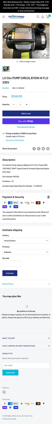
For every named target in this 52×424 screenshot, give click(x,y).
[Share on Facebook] (34, 148)
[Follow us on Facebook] (4, 392)
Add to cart (26, 113)
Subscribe (10, 372)
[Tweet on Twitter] (43, 148)
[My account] (42, 16)
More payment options (26, 127)
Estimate (10, 273)
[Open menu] (3, 17)
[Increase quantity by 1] (26, 104)
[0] (47, 16)
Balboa (5, 88)
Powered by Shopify (9, 419)
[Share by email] (48, 148)
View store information (15, 140)
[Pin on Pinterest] (38, 148)
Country (5, 235)
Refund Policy (7, 284)
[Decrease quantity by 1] (13, 104)
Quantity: (6, 104)
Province (6, 247)
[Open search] (38, 16)
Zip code (5, 258)
